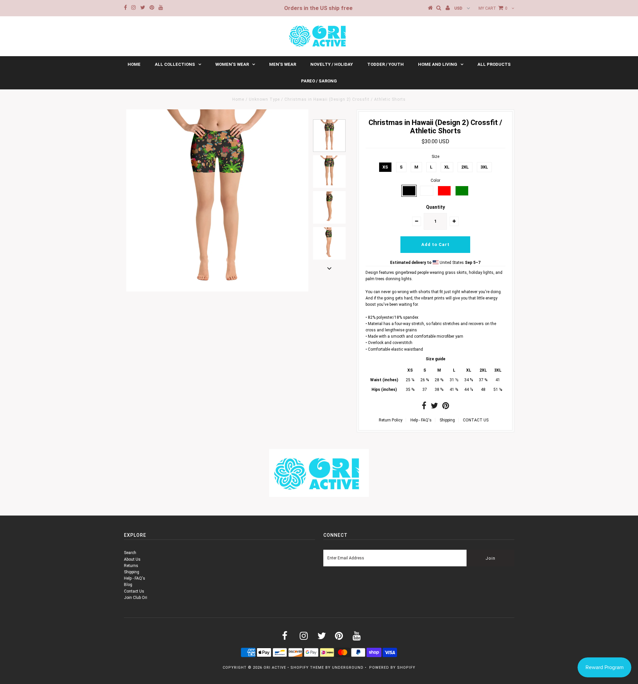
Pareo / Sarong (319, 80)
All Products (494, 64)
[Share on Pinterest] (445, 407)
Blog (128, 584)
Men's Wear (282, 64)
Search (130, 552)
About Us (132, 559)
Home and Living (437, 64)
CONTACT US (475, 420)
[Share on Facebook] (424, 407)
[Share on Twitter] (434, 407)
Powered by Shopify (392, 667)
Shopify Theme (307, 667)
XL (447, 167)
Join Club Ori (135, 597)
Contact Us (134, 591)
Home (134, 64)
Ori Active (275, 667)
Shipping (447, 420)
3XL (484, 167)
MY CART (492, 8)
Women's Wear (232, 64)
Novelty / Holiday (331, 64)
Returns (131, 565)
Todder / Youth (385, 64)
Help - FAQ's (421, 420)
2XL (465, 167)
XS (385, 167)
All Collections (175, 64)
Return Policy (390, 420)
